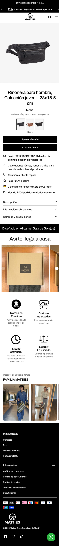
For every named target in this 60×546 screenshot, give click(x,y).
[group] (25, 272)
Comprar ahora (29, 147)
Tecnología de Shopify (31, 530)
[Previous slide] (1, 9)
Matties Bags (15, 530)
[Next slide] (58, 9)
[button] (3, 17)
